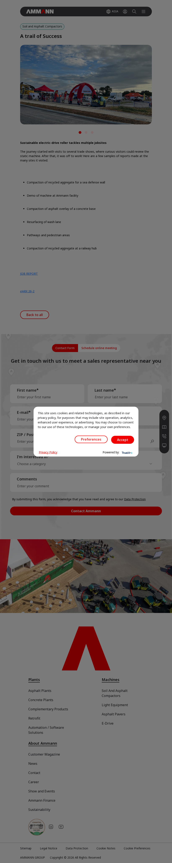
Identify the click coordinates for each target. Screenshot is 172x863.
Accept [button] (122, 439)
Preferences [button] (91, 439)
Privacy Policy (48, 452)
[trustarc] (126, 452)
